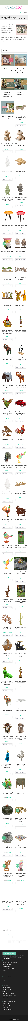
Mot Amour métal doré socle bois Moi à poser (20, 492)
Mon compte (6, 979)
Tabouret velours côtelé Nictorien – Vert (20, 792)
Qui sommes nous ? (7, 989)
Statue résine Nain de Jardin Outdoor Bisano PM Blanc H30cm (7, 171)
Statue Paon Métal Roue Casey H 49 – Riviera (7, 466)
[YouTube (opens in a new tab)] (16, 2)
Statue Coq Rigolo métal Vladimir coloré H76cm (21, 546)
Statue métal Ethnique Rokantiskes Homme (20, 330)
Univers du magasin (7, 1009)
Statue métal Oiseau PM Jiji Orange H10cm (21, 466)
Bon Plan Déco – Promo (8, 968)
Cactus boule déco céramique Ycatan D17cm (7, 819)
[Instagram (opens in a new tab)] (15, 2)
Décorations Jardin (22, 1017)
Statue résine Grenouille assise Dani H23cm (7, 144)
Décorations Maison (12, 1017)
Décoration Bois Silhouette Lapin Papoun (21, 304)
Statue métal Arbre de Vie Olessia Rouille (7, 628)
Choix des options (20, 259)
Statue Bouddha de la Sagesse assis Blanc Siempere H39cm (20, 903)
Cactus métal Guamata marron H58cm (7, 600)
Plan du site (5, 997)
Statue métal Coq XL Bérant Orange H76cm (7, 520)
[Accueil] (1, 18)
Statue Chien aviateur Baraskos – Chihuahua (7, 737)
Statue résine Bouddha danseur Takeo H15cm (7, 902)
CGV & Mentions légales (8, 993)
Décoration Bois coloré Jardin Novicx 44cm (7, 278)
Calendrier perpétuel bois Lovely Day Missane (7, 654)
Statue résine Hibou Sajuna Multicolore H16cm (21, 875)
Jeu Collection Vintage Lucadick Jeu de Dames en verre (20, 710)
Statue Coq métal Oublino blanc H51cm (20, 765)
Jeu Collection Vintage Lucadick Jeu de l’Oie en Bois (20, 847)
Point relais (5, 1007)
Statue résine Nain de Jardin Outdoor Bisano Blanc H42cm (7, 493)
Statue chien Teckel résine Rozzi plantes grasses (21, 117)
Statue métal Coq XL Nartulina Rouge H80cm (20, 440)
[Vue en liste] (15, 47)
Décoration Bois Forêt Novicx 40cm (20, 278)
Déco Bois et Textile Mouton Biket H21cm (20, 252)
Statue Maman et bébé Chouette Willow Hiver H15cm (20, 738)
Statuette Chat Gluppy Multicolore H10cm (7, 792)
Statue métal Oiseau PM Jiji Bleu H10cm (7, 572)
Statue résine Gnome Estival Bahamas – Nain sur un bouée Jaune (7, 331)
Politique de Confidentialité (9, 995)
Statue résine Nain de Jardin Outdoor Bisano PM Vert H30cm (7, 199)
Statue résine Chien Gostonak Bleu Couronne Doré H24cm (7, 766)
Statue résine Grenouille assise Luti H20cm (21, 144)
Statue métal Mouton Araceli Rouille (20, 520)
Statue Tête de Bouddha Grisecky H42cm (21, 198)
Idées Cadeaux (6, 966)
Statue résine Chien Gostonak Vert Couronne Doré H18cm (7, 682)
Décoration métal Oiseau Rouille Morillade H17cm (7, 440)
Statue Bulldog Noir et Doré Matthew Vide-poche (20, 655)
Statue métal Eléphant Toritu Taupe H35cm (7, 709)
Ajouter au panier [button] (20, 125)
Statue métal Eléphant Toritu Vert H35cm (7, 358)
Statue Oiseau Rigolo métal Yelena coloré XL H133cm (20, 601)
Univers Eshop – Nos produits (10, 962)
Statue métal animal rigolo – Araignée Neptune (21, 573)
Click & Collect (6, 1003)
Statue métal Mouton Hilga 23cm (7, 386)
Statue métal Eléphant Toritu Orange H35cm (20, 386)
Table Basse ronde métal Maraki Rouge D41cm (21, 226)
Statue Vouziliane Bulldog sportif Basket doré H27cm (7, 875)
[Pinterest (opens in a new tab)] (13, 2)
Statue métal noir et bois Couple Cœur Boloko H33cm (21, 359)
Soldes (4, 970)
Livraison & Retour (7, 987)
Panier (4, 981)
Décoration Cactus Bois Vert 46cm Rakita (20, 628)
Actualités (5, 991)
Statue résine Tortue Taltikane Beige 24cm (21, 170)
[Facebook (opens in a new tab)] (12, 2)
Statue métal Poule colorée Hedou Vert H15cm (7, 413)
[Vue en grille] (12, 47)
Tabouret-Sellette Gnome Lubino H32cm (7, 252)
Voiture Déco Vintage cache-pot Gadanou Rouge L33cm (20, 413)
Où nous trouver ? (7, 1005)
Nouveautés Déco (7, 964)
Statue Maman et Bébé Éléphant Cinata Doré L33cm (20, 820)
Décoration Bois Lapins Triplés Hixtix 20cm (7, 304)
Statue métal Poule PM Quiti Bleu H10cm (7, 546)
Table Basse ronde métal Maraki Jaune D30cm (7, 226)
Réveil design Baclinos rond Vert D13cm (7, 929)
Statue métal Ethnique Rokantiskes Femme (20, 681)
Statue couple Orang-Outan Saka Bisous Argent (7, 847)
